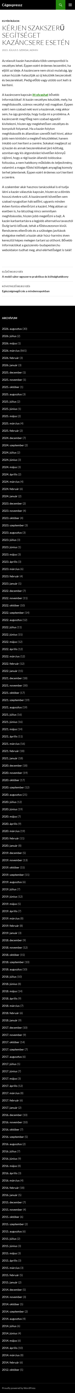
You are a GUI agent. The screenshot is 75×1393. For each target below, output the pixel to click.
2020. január (10, 845)
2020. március (11, 831)
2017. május (9, 1078)
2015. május (9, 1253)
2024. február (10, 489)
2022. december (12, 590)
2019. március (11, 918)
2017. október (10, 1042)
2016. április (9, 1173)
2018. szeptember (13, 962)
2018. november (12, 947)
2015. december (12, 1202)
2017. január (10, 1107)
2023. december (12, 503)
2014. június (9, 1333)
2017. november (12, 1035)
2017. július (9, 1064)
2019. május (9, 903)
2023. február (10, 576)
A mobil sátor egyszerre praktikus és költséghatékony (35, 274)
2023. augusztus (12, 532)
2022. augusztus (12, 620)
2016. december (12, 1115)
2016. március (11, 1180)
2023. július (9, 540)
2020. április (9, 823)
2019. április (9, 911)
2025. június (9, 408)
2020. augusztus (12, 794)
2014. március (11, 1355)
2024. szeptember (13, 445)
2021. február (10, 751)
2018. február (10, 1013)
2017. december (12, 1027)
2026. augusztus (12, 328)
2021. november (12, 685)
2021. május (9, 729)
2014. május (9, 1340)
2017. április (9, 1085)
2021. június (9, 721)
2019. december (12, 853)
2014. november (12, 1297)
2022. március (11, 656)
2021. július (9, 714)
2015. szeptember (13, 1224)
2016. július (9, 1151)
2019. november (12, 860)
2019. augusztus (12, 882)
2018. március (11, 1005)
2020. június (9, 809)
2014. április (9, 1348)
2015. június (9, 1246)
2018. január (10, 1020)
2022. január (10, 671)
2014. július (9, 1326)
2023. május (9, 554)
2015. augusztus (12, 1231)
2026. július (9, 336)
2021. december (12, 678)
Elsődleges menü (70, 5)
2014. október (10, 1304)
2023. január (10, 583)
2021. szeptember (13, 700)
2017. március (11, 1093)
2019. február (10, 925)
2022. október (10, 605)
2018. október (10, 954)
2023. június (9, 547)
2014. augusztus (12, 1318)
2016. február (10, 1187)
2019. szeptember (13, 874)
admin (34, 50)
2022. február (10, 663)
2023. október (10, 518)
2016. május (9, 1166)
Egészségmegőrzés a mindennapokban (26, 289)
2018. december (12, 940)
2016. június (9, 1158)
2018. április (9, 998)
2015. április (9, 1260)
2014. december (12, 1289)
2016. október (10, 1129)
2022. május (9, 641)
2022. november (12, 598)
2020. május (9, 816)
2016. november (12, 1122)
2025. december (12, 372)
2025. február (10, 430)
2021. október (10, 692)
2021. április (9, 736)
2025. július (9, 401)
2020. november (12, 772)
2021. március (11, 743)
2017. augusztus (12, 1056)
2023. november (12, 510)
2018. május (9, 991)
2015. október (10, 1216)
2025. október (10, 387)
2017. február (10, 1100)
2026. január (10, 365)
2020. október (10, 780)
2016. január (10, 1195)
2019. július (9, 889)
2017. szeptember (13, 1049)
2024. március (11, 481)
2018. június (9, 984)
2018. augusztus (12, 969)
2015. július (9, 1238)
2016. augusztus (12, 1144)
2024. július (9, 452)
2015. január (10, 1282)
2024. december (12, 438)
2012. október (10, 1369)
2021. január (10, 758)
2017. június (9, 1071)
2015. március (11, 1267)
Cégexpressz (12, 5)
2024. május (9, 467)
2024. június (9, 459)
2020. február (10, 838)
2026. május (9, 343)
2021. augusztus (12, 707)
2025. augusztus (12, 394)
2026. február (10, 358)
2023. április (9, 561)
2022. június (9, 634)
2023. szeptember (13, 525)
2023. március (11, 569)
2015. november (12, 1209)
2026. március (11, 350)
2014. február (10, 1362)
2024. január (10, 496)
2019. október (10, 867)
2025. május (9, 416)
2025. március (11, 423)
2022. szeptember (13, 612)
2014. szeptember (13, 1311)
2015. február (10, 1275)
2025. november (12, 379)
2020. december (12, 765)
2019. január (10, 933)
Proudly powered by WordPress (18, 1388)
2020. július (9, 802)
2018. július (9, 976)
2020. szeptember (13, 787)
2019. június (9, 896)
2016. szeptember (13, 1136)
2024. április (9, 474)
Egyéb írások (11, 20)
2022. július (9, 627)
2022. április (9, 649)
